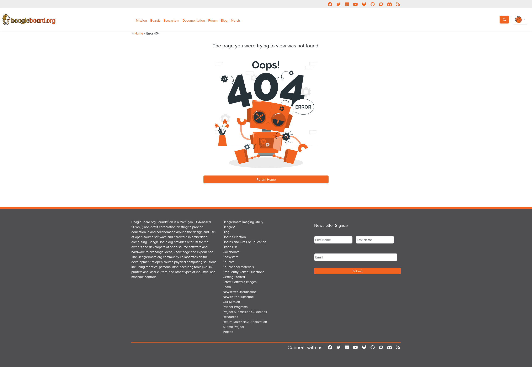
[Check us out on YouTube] (355, 4)
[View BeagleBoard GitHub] (372, 4)
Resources (230, 316)
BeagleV (229, 227)
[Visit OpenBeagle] (364, 4)
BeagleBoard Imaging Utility (243, 222)
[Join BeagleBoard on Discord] (389, 4)
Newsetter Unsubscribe (240, 291)
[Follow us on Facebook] (329, 4)
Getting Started (234, 276)
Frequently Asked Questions (243, 271)
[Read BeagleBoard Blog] (398, 4)
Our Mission (231, 301)
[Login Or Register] (520, 19)
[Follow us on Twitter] (338, 4)
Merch (235, 20)
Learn (227, 286)
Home (138, 33)
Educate (229, 261)
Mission (141, 20)
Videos (228, 331)
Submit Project (233, 326)
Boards (155, 20)
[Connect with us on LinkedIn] (347, 4)
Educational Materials (238, 266)
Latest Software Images (239, 281)
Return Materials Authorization (245, 321)
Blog (224, 20)
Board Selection (234, 237)
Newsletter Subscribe (238, 296)
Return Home (266, 179)
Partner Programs (235, 306)
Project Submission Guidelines (245, 311)
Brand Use (230, 247)
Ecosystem (171, 20)
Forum (213, 20)
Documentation (193, 20)
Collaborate (231, 252)
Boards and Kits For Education (244, 242)
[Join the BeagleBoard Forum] (381, 4)
